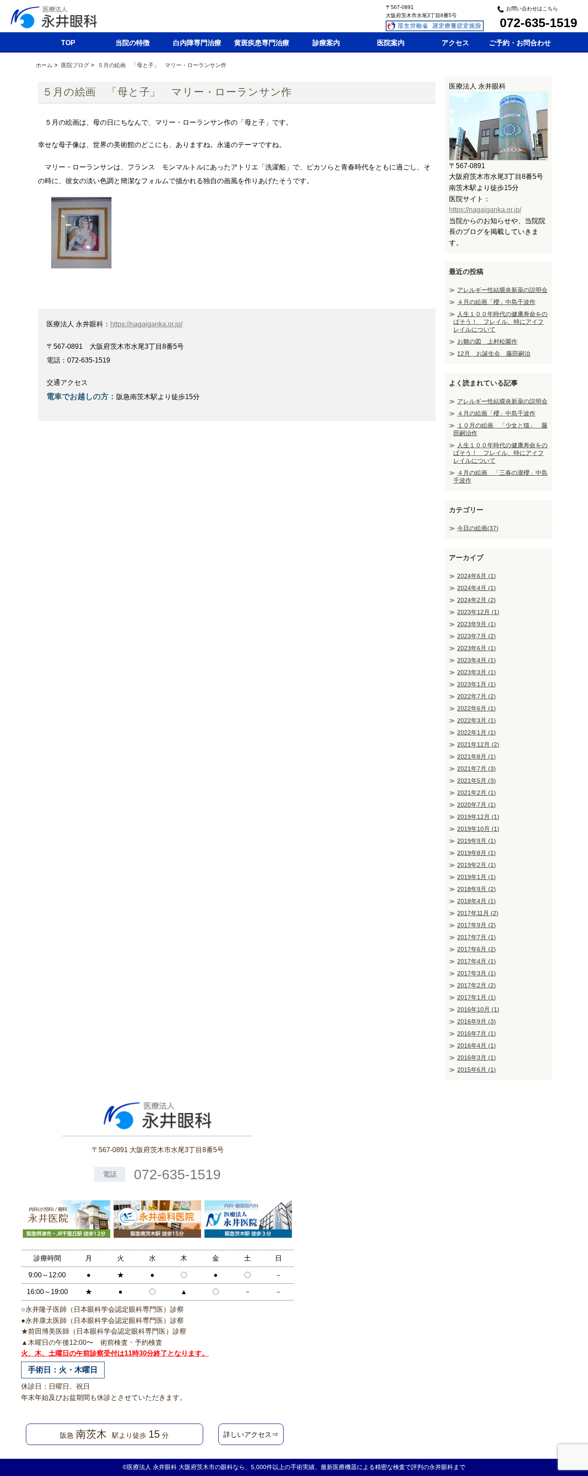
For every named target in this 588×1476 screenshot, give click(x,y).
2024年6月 (476, 575)
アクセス (455, 42)
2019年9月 (476, 840)
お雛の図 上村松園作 (487, 341)
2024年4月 (476, 587)
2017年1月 (476, 997)
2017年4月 (476, 961)
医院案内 (391, 42)
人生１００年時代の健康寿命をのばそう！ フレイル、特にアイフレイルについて (500, 322)
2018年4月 (476, 901)
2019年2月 (476, 864)
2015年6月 (476, 1069)
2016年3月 (476, 1057)
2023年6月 (476, 648)
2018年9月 (476, 889)
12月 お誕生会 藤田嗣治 (493, 353)
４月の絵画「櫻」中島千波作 (496, 301)
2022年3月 (476, 720)
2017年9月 (476, 925)
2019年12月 (478, 816)
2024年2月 (476, 600)
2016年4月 (476, 1045)
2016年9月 (476, 1021)
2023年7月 (476, 636)
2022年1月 (476, 732)
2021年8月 (476, 756)
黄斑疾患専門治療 (261, 42)
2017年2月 (476, 985)
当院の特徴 (132, 42)
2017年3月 (476, 973)
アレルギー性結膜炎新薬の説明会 (502, 289)
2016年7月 (476, 1033)
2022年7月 (476, 696)
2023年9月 (476, 624)
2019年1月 (476, 876)
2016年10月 (478, 1009)
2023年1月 (476, 684)
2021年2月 (476, 792)
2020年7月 (476, 804)
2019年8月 (476, 852)
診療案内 (326, 42)
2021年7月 (476, 768)
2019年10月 (478, 828)
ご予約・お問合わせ (520, 42)
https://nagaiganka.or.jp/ (146, 324)
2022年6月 (476, 708)
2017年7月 (476, 937)
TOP (68, 42)
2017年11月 (477, 913)
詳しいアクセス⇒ (251, 1434)
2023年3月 (476, 672)
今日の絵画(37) (477, 528)
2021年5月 (476, 780)
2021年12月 (478, 744)
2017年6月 (476, 949)
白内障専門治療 (197, 42)
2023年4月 (476, 660)
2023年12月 (478, 612)
